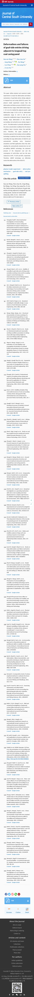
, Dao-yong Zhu (21, 65)
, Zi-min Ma (7, 68)
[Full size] (31, 504)
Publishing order (7, 213)
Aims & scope (17, 925)
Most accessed (17, 950)
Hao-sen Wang (8, 59)
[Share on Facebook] (6, 894)
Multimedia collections (17, 947)
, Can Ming (7, 65)
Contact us (17, 933)
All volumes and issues (17, 941)
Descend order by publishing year (20, 213)
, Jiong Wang (7, 62)
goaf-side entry (17, 171)
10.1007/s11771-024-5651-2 (11, 36)
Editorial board (17, 928)
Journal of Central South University (15, 5)
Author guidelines (17, 960)
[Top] (31, 500)
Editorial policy (17, 966)
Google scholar (16, 235)
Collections (17, 944)
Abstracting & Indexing (17, 931)
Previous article (14, 202)
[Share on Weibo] (12, 894)
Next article (16, 206)
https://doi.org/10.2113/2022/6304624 (18, 759)
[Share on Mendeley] (18, 894)
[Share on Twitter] (9, 894)
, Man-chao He (20, 59)
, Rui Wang (20, 62)
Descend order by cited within (10, 216)
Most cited (17, 953)
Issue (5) (9, 34)
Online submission (17, 963)
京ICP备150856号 (27, 976)
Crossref (9, 235)
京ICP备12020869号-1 (14, 976)
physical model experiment (11, 169)
